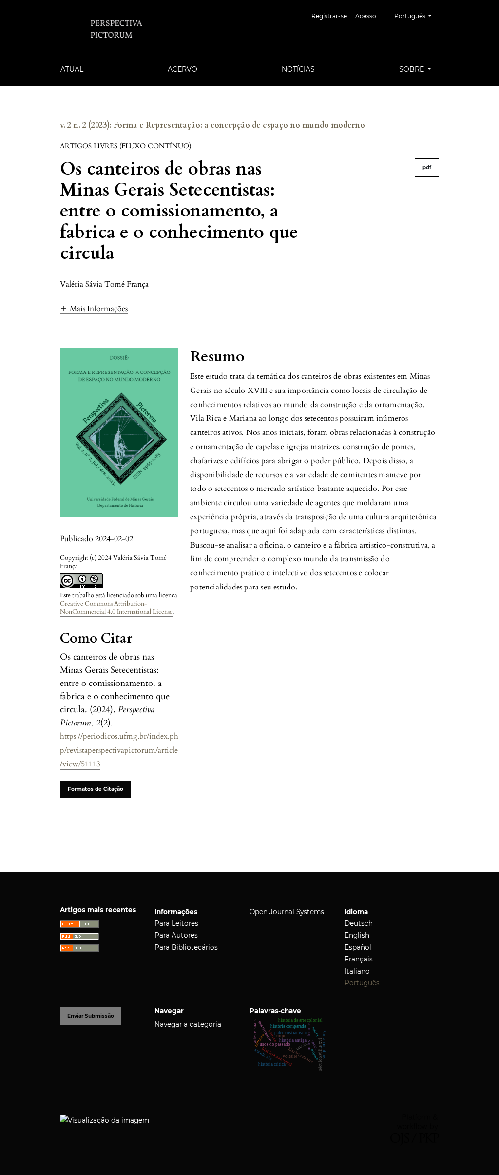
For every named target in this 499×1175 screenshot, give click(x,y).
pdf (426, 167)
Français (359, 959)
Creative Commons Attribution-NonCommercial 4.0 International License (116, 607)
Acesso (365, 16)
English (357, 935)
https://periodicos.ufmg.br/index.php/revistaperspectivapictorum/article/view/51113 (119, 750)
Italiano (357, 971)
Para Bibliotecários (186, 947)
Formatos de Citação (95, 789)
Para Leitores (176, 923)
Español (358, 947)
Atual (71, 69)
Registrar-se (329, 16)
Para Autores (176, 935)
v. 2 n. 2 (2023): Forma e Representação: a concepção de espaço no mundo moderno (212, 125)
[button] (94, 308)
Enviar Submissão (90, 1016)
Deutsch (359, 923)
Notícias (298, 69)
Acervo (182, 69)
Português (362, 983)
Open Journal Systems (287, 912)
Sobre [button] (412, 69)
